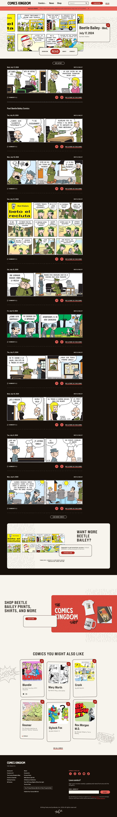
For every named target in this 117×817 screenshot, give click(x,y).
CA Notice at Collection (30, 780)
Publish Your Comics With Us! (31, 791)
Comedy (25, 736)
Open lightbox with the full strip (45, 81)
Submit (105, 792)
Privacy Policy (27, 775)
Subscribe (97, 3)
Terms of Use (27, 784)
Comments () (13, 97)
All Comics (9, 782)
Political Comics (11, 780)
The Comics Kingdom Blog (13, 775)
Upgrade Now (68, 553)
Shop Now (31, 619)
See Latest (60, 63)
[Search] (86, 3)
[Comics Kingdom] (16, 763)
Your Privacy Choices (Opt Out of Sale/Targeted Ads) (38, 788)
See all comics (58, 748)
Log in (107, 3)
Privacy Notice (100, 798)
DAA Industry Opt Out (29, 777)
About (25, 771)
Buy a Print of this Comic (73, 97)
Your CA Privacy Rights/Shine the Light (34, 782)
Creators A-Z (10, 773)
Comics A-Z (10, 771)
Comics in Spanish (11, 777)
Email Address (74, 789)
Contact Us (27, 773)
